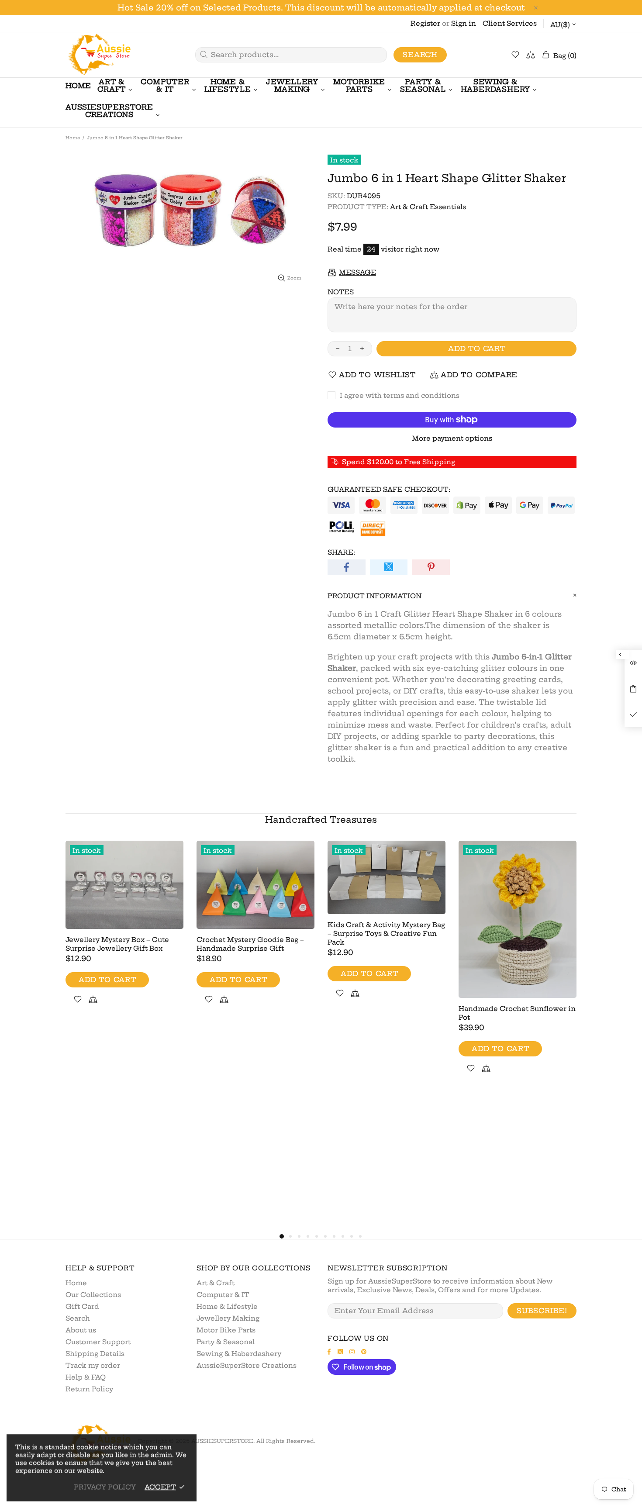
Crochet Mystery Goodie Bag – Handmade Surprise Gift (250, 943)
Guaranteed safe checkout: (389, 489)
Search (420, 54)
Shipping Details (95, 1353)
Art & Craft (216, 1283)
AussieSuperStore (98, 54)
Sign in (463, 23)
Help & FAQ (86, 1377)
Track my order (93, 1365)
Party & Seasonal (226, 1342)
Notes (341, 292)
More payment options (452, 438)
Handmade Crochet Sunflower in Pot (517, 1012)
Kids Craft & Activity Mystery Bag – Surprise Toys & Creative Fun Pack (386, 933)
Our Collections (93, 1295)
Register (425, 23)
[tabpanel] (124, 933)
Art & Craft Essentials (428, 207)
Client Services (510, 23)
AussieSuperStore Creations (247, 1365)
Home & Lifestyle (227, 1306)
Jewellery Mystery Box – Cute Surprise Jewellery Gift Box (117, 943)
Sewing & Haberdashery (239, 1353)
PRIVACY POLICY (105, 1487)
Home (73, 138)
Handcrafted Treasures (321, 819)
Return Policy (89, 1389)
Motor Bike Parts (226, 1330)
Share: (341, 552)
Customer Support (98, 1342)
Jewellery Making (228, 1318)
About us (81, 1330)
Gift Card (82, 1306)
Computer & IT (223, 1295)
